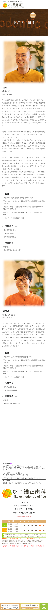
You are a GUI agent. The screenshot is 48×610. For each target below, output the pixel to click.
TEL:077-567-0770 (24, 513)
